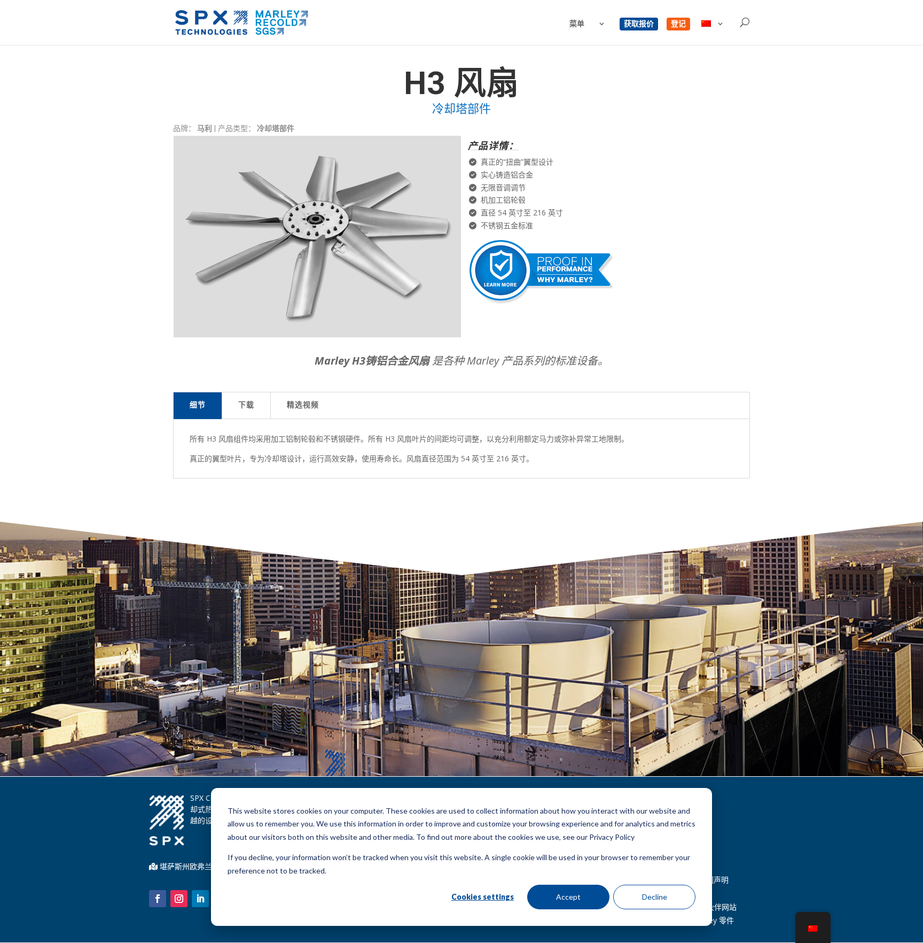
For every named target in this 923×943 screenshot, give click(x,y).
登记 (678, 24)
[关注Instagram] (178, 898)
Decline (654, 896)
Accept (568, 896)
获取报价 (639, 24)
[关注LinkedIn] (200, 898)
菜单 (576, 24)
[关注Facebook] (157, 898)
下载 (246, 405)
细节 (198, 405)
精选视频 (303, 405)
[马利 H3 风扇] (317, 334)
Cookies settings (482, 896)
